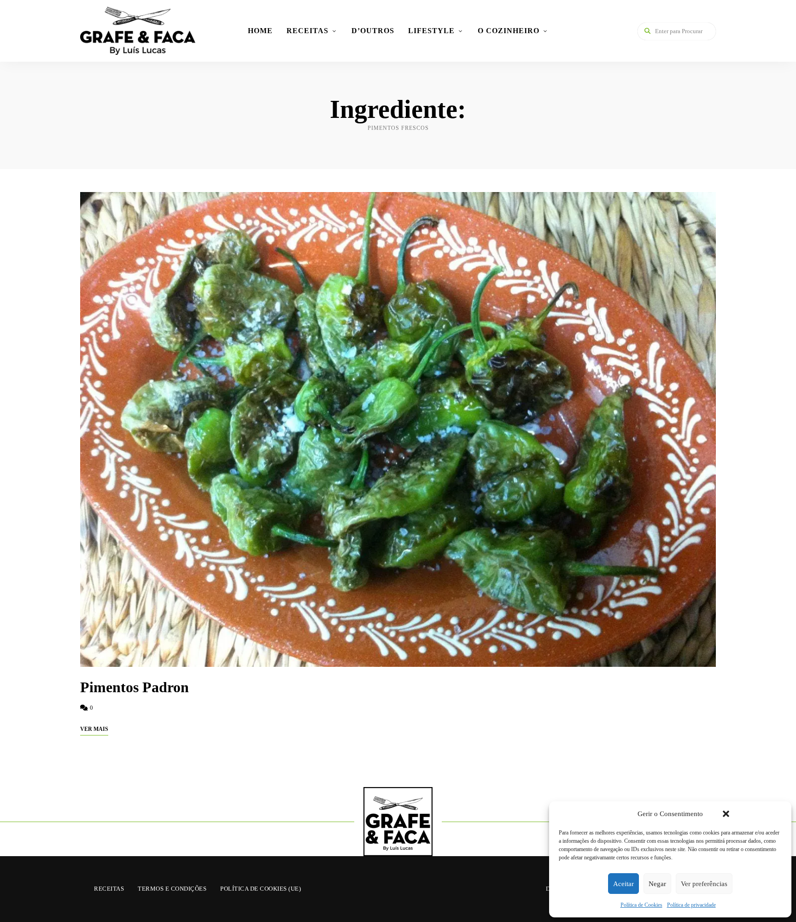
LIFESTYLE (431, 31)
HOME (260, 31)
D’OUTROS (372, 31)
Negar (657, 883)
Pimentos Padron (134, 687)
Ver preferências (704, 883)
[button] (726, 813)
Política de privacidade (691, 905)
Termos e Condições (172, 888)
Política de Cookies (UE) (260, 888)
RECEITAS (307, 31)
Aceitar (623, 883)
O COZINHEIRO (508, 31)
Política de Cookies (641, 905)
